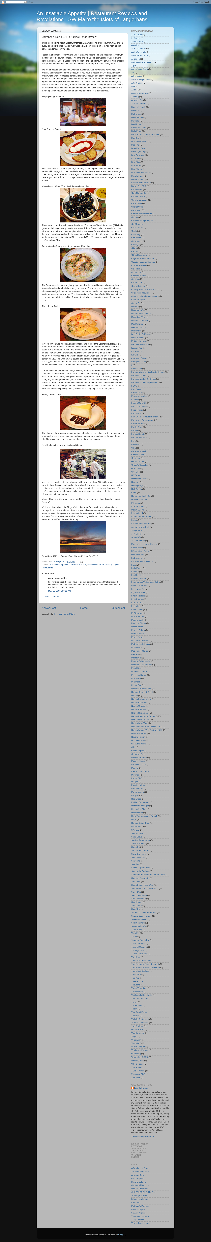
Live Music (136, 603)
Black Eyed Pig (138, 152)
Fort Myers (136, 413)
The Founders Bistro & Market (145, 964)
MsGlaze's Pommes (140, 1206)
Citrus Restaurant (139, 255)
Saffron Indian (137, 833)
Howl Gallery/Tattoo (140, 499)
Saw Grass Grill (138, 857)
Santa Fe (135, 847)
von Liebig (136, 1054)
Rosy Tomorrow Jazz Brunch (144, 816)
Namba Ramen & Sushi (142, 692)
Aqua (133, 66)
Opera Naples (137, 751)
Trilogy (134, 1009)
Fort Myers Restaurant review (144, 417)
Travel (134, 1002)
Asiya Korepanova (139, 93)
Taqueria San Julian (140, 940)
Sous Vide (136, 881)
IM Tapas (135, 503)
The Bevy (135, 957)
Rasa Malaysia (138, 1209)
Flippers (135, 400)
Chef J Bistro (137, 227)
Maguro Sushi (137, 620)
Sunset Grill (136, 906)
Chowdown (136, 238)
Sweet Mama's (138, 923)
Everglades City (138, 362)
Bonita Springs (138, 179)
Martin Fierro (137, 637)
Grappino (135, 468)
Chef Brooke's (137, 224)
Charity (134, 217)
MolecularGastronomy (141, 689)
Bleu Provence (138, 155)
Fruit (133, 441)
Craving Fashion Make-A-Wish (145, 289)
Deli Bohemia (137, 324)
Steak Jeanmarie (139, 895)
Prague (134, 782)
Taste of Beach (138, 943)
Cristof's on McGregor (141, 293)
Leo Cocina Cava (139, 585)
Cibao (134, 248)
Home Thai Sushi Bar (141, 496)
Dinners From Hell (139, 1189)
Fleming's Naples (139, 396)
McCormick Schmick (140, 644)
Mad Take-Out (137, 616)
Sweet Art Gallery (139, 919)
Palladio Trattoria (139, 758)
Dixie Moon (136, 331)
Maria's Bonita (137, 634)
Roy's (133, 820)
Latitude (135, 572)
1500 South (136, 35)
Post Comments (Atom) (64, 614)
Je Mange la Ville (139, 1196)
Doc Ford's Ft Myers (140, 334)
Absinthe (135, 45)
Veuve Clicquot (138, 1047)
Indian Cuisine (137, 510)
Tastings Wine (137, 950)
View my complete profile (142, 1136)
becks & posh (137, 1178)
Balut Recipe (137, 117)
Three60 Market (138, 988)
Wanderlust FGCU (139, 1057)
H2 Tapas (135, 475)
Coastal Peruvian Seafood (143, 262)
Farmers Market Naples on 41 (145, 382)
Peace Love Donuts (140, 771)
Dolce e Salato (138, 338)
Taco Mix (135, 933)
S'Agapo (135, 830)
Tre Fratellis (136, 1005)
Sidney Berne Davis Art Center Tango (148, 875)
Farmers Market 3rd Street (143, 379)
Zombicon (135, 1078)
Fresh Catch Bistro (139, 437)
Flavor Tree (136, 393)
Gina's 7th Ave (137, 461)
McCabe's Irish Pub (140, 640)
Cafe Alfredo (137, 190)
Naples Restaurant (139, 713)
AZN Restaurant (138, 104)
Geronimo (135, 458)
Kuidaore (135, 1202)
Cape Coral (136, 203)
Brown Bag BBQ (138, 186)
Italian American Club (141, 523)
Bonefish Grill (137, 176)
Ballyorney (136, 114)
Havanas (135, 482)
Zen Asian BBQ (138, 1074)
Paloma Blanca (138, 761)
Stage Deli (136, 892)
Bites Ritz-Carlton (139, 148)
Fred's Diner (137, 427)
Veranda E (136, 1043)
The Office (136, 974)
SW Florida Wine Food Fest (143, 912)
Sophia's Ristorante (140, 878)
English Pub (136, 348)
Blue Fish (135, 162)
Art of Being (136, 76)
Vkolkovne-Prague (139, 1050)
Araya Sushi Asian (139, 69)
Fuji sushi (135, 444)
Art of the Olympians (140, 79)
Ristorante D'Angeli (140, 806)
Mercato (135, 654)
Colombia (135, 269)
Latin (133, 565)
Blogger (121, 1235)
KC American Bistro (140, 551)
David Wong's (137, 310)
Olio (133, 747)
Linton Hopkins (138, 596)
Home (84, 607)
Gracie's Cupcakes (139, 465)
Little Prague (137, 599)
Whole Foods (137, 1064)
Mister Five (136, 685)
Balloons (135, 110)
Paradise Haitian (138, 764)
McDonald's (136, 647)
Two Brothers (137, 1026)
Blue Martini (136, 169)
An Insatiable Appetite (58, 565)
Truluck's (135, 1016)
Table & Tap (136, 930)
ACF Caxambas (138, 48)
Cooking (135, 279)
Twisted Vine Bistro (140, 1023)
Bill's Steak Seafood (140, 141)
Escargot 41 (136, 351)
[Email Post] (81, 562)
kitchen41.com (138, 554)
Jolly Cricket (136, 534)
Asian (133, 90)
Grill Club (135, 472)
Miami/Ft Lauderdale (140, 672)
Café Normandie (138, 193)
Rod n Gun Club (138, 809)
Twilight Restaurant (140, 1019)
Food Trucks (137, 410)
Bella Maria (136, 131)
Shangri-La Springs (140, 871)
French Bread (137, 434)
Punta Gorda (137, 788)
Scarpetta (135, 861)
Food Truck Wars (139, 406)
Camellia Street (138, 196)
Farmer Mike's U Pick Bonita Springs (147, 372)
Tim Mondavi (137, 992)
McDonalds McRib (139, 651)
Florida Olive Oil (138, 403)
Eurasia (134, 355)
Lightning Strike (138, 592)
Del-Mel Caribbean (139, 320)
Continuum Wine (138, 276)
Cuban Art (135, 303)
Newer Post (49, 607)
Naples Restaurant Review (99, 565)
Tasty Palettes (137, 1220)
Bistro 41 (135, 145)
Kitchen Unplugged (140, 1199)
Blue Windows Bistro (140, 172)
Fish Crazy (136, 389)
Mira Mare (136, 678)
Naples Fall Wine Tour (141, 699)
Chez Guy (135, 234)
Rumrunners (137, 826)
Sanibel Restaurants (140, 840)
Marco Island (137, 627)
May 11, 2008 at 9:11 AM (59, 591)
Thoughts (135, 985)
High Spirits (136, 489)
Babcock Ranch (138, 107)
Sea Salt (135, 864)
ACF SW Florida (138, 52)
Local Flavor (137, 610)
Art (132, 72)
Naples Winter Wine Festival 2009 (146, 727)
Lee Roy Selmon (138, 579)
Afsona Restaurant (139, 55)
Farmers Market (138, 375)
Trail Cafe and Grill (139, 999)
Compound (136, 272)
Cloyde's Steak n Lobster (142, 258)
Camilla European (139, 200)
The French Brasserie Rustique (145, 967)
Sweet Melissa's (138, 926)
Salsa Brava (136, 837)
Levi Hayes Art (137, 589)
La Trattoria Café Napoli (142, 561)
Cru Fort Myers (138, 300)
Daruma (135, 307)
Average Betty (137, 1175)
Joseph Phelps (138, 541)
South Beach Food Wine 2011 (144, 888)
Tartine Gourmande (140, 1216)
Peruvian (135, 775)
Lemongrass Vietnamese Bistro (145, 582)
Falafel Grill (136, 369)
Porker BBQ (136, 778)
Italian (83, 565)
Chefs (134, 231)
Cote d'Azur (136, 283)
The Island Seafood (140, 971)
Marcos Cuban (138, 630)
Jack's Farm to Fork (140, 527)
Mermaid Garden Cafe (141, 665)
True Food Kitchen (139, 1012)
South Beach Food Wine (142, 885)
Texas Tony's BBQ (139, 954)
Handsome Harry (139, 479)
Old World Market (139, 744)
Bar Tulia (135, 121)
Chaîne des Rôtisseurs (141, 214)
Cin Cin (134, 251)
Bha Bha (135, 138)
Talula (134, 937)
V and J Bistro (137, 1033)
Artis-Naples (136, 83)
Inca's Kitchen (137, 506)
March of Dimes (138, 623)
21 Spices (135, 38)
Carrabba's (75, 565)
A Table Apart (137, 42)
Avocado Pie (137, 100)
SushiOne (135, 909)
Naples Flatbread (139, 702)
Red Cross (136, 799)
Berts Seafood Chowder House (145, 134)
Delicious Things (138, 327)
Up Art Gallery (137, 1029)
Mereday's (136, 658)
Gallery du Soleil (138, 451)
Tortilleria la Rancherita (141, 995)
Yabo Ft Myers (138, 1071)
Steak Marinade (138, 899)
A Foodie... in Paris (139, 1168)
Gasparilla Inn (137, 455)
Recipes (135, 795)
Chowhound (136, 241)
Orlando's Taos (138, 754)
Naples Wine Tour (139, 723)
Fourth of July (137, 424)
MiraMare (135, 682)
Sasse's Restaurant (140, 850)
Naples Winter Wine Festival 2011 (146, 730)
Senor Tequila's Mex (140, 868)
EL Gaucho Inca (138, 341)
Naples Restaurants (140, 720)
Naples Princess (138, 709)
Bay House (136, 124)
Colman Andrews (139, 265)
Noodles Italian (138, 740)
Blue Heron (136, 166)
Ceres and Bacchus (140, 1185)
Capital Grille (137, 207)
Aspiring (135, 97)
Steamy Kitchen (138, 1213)
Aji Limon (135, 59)
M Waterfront (137, 613)
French (134, 431)
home (134, 493)
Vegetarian (136, 1040)
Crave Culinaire (138, 286)
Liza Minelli (136, 606)
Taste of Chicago (139, 947)
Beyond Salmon (138, 1182)
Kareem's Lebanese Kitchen (144, 544)
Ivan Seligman (141, 1088)
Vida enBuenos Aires (140, 1223)
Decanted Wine (138, 317)
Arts (133, 86)
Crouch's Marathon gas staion (145, 296)
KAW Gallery (137, 548)
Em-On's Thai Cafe (140, 345)
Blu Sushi (135, 159)
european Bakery (139, 358)
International (137, 513)
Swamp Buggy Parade (141, 916)
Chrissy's (135, 245)
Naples (134, 696)
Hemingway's (137, 486)
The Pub (135, 978)
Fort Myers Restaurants (142, 420)
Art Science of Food (140, 1172)
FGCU (134, 386)
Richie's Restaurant (140, 802)
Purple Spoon (137, 792)
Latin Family (136, 568)
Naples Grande (138, 706)
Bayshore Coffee (139, 128)
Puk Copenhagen (139, 785)
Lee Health (136, 575)
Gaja (133, 448)
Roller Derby (137, 813)
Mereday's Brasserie (140, 661)
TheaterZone (137, 981)
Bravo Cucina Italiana (141, 183)
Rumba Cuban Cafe (140, 823)
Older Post (118, 607)
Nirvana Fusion (138, 737)
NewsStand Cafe (139, 733)
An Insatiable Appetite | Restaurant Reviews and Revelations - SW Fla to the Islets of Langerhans (92, 16)
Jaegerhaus (136, 530)
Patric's (134, 768)
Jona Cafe (136, 537)
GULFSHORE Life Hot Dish (143, 1192)
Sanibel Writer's (138, 844)
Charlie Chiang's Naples (142, 221)
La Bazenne (136, 558)
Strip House (136, 902)
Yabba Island (137, 1067)
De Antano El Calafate (141, 313)
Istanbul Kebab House (141, 517)
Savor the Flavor (138, 854)
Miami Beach (137, 668)
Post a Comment (53, 596)
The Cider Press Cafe (141, 961)
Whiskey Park (137, 1061)
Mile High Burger (139, 675)
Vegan (134, 1036)
